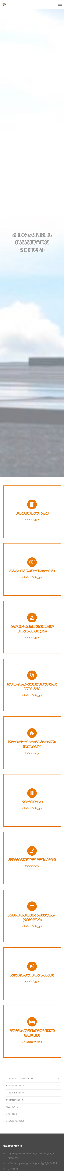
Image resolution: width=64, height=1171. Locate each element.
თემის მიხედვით (15, 1086)
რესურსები (12, 1107)
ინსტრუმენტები (14, 1100)
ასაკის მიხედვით (15, 1093)
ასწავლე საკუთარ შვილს (19, 1079)
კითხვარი (11, 1114)
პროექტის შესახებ (16, 1121)
